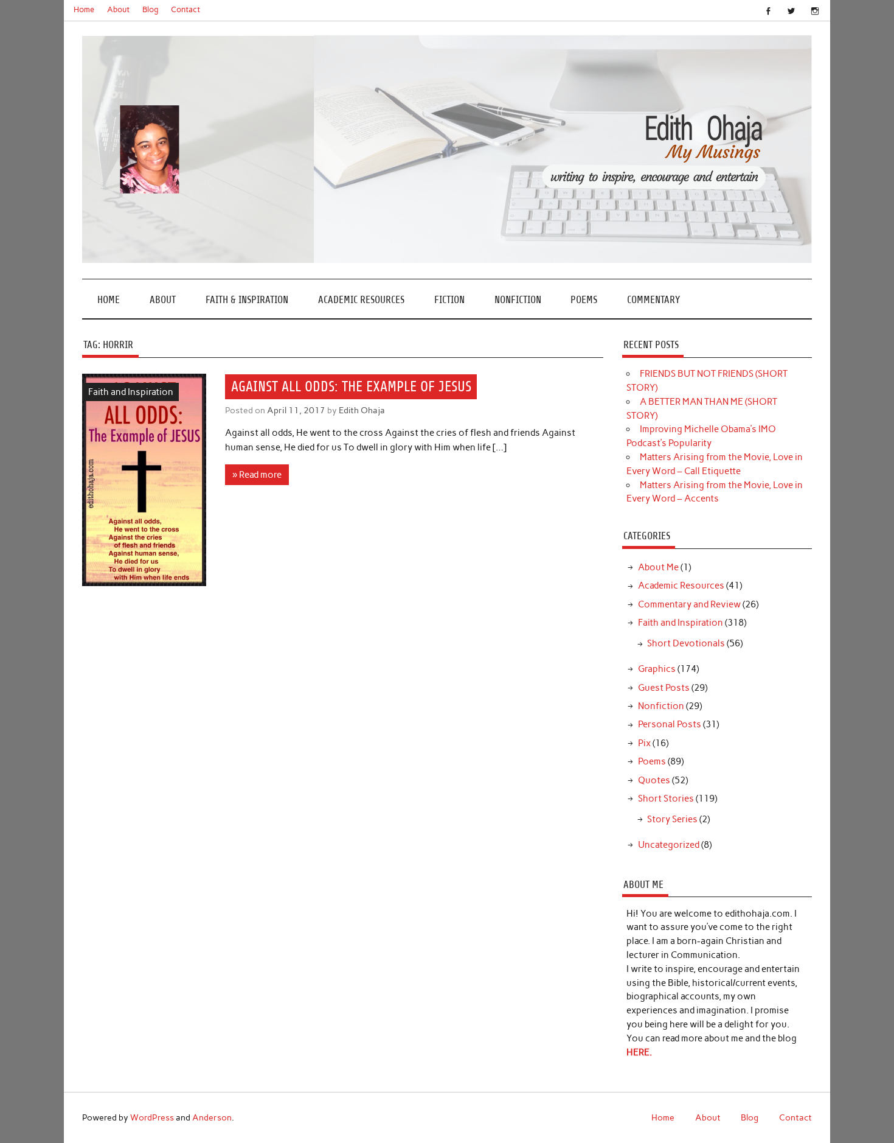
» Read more (257, 474)
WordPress (152, 1117)
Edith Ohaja (362, 410)
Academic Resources (361, 300)
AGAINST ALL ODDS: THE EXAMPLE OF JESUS (351, 386)
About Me (658, 567)
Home (84, 9)
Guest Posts (664, 687)
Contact (185, 9)
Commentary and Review (689, 604)
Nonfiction (517, 300)
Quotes (654, 780)
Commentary (653, 300)
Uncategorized (668, 844)
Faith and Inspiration (130, 391)
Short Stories (666, 798)
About (118, 9)
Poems (583, 300)
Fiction (449, 300)
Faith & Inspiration (247, 300)
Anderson (212, 1117)
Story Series (672, 819)
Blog (150, 9)
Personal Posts (669, 724)
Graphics (657, 668)
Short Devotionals (686, 643)
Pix (644, 743)
